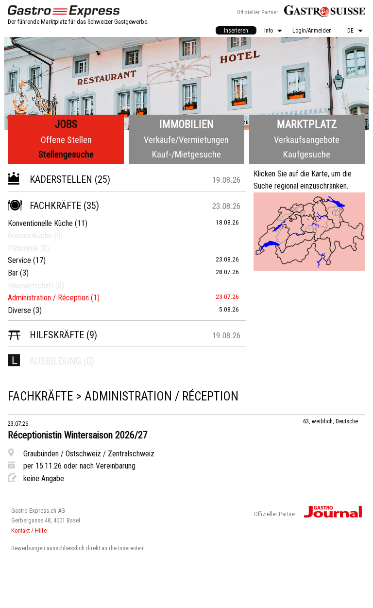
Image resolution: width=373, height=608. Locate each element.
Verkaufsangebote (306, 140)
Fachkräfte (55, 205)
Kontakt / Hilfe (29, 530)
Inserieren (236, 30)
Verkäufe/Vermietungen (186, 140)
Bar (13, 273)
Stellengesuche (66, 154)
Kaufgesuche (306, 154)
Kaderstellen (61, 179)
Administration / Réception (48, 297)
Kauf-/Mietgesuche (186, 154)
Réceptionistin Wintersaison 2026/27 (78, 435)
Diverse (19, 310)
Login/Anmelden (312, 30)
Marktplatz (307, 124)
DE (350, 30)
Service (19, 260)
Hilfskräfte (57, 335)
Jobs (66, 124)
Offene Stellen (66, 140)
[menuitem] (236, 30)
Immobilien (186, 124)
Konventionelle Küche (40, 223)
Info (268, 30)
